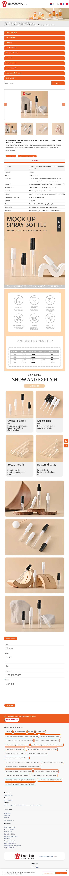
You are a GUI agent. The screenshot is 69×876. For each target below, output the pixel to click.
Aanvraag (10, 156)
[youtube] (61, 4)
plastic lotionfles (10, 78)
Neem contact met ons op (27, 156)
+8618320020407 (8, 795)
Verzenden (9, 705)
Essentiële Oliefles (11, 48)
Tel (5, 662)
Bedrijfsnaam (8, 671)
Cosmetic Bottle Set (11, 68)
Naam (6, 644)
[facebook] (63, 4)
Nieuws (6, 817)
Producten (17, 25)
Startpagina (9, 25)
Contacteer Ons (9, 820)
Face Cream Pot (10, 37)
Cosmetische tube (11, 63)
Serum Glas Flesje (11, 32)
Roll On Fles (9, 43)
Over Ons (7, 815)
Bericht (7, 679)
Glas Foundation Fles (12, 53)
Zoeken (58, 83)
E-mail (6, 653)
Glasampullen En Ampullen (28, 25)
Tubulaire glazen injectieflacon (46, 25)
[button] (5, 104)
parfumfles (9, 58)
